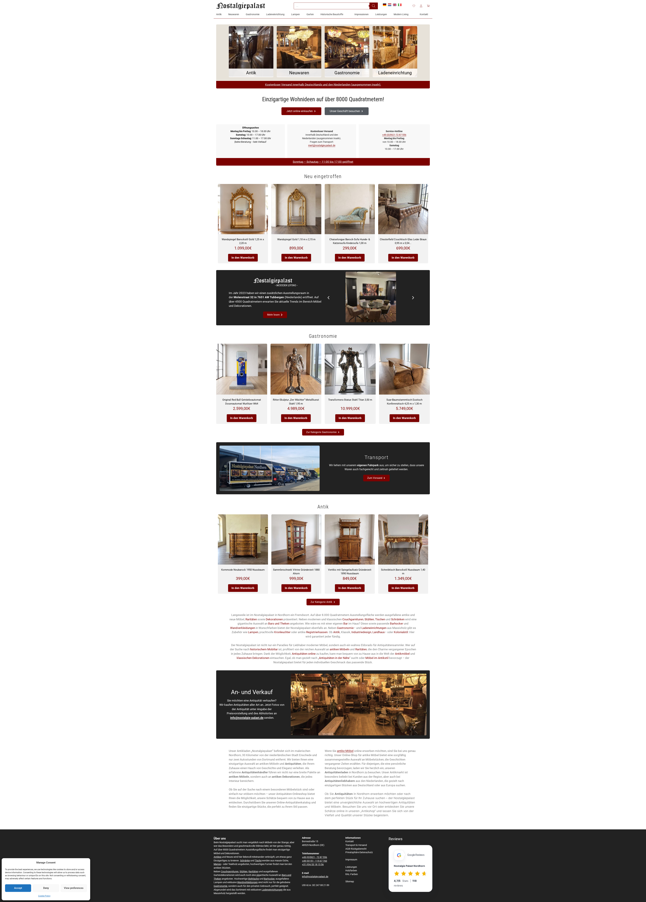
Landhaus (378, 632)
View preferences (73, 888)
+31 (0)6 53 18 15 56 (313, 864)
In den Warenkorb (242, 257)
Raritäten (251, 619)
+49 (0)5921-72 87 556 (394, 134)
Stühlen (369, 619)
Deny (46, 888)
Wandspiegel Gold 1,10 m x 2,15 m (296, 239)
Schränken (397, 619)
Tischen (380, 619)
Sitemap (349, 881)
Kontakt (349, 841)
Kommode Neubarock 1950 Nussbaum (243, 569)
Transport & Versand (356, 845)
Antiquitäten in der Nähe (334, 658)
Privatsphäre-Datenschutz (359, 852)
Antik (336, 632)
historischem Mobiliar (264, 649)
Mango (217, 864)
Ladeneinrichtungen (374, 628)
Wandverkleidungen (242, 628)
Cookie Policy (44, 896)
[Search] (373, 6)
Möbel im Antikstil (376, 658)
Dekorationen (274, 619)
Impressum (351, 859)
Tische (258, 860)
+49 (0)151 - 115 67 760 (314, 861)
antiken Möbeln (339, 649)
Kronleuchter (282, 632)
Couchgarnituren (352, 619)
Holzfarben (351, 870)
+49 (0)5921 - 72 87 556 (314, 857)
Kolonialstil (401, 632)
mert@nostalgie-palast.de (321, 145)
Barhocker (396, 623)
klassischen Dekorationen (253, 658)
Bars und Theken (278, 623)
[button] (328, 298)
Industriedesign (361, 632)
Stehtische (253, 878)
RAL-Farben (351, 874)
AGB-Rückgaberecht (356, 848)
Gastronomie (345, 628)
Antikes (217, 857)
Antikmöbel (402, 653)
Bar (345, 623)
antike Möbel (345, 751)
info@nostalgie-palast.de (246, 717)
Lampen (253, 632)
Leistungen (351, 867)
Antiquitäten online (304, 653)
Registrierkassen (317, 632)
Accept (18, 888)
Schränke (245, 860)
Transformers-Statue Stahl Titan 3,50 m (350, 399)
